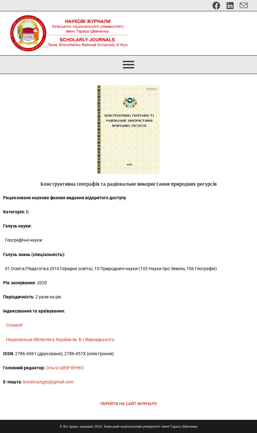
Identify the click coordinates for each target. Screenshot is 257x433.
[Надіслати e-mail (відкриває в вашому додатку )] (242, 5)
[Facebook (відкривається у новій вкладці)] (216, 5)
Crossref (14, 325)
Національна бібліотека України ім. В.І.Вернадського (60, 339)
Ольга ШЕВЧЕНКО (65, 367)
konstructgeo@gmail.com (48, 381)
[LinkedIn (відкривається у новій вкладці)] (230, 5)
